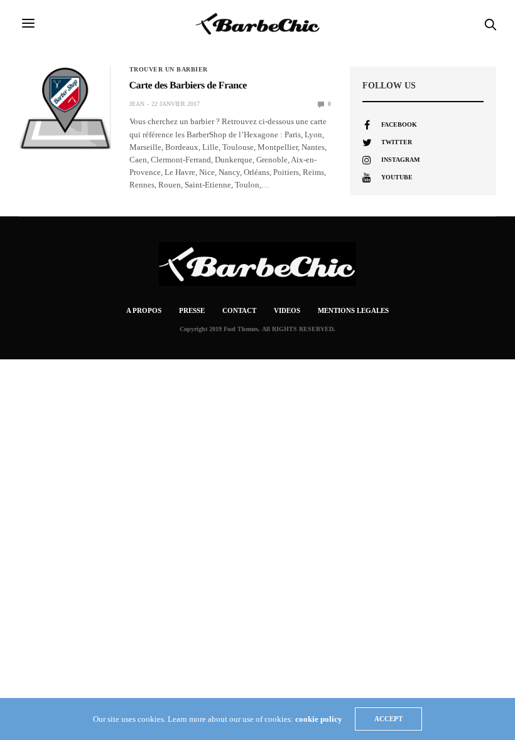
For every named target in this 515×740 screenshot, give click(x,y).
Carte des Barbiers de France (188, 85)
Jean (136, 103)
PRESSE (192, 310)
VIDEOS (287, 310)
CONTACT (239, 310)
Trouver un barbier (168, 69)
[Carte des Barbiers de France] (65, 107)
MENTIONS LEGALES (353, 310)
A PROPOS (143, 310)
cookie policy (318, 719)
